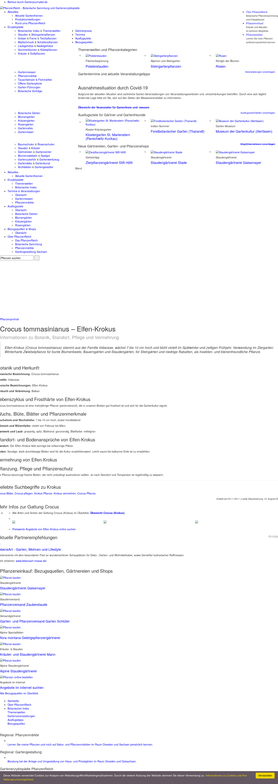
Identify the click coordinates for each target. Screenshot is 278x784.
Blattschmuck (26, 42)
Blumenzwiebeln (27, 155)
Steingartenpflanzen (43, 34)
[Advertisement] (139, 288)
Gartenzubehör (27, 159)
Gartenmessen (27, 72)
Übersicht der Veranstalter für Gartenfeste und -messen (113, 107)
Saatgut (45, 155)
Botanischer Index (29, 31)
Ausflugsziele (83, 38)
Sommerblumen (27, 50)
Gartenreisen (26, 132)
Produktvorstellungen (27, 19)
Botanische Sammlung (28, 244)
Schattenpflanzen (47, 42)
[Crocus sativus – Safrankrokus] (105, 521)
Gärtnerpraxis (83, 31)
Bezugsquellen (84, 42)
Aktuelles (13, 12)
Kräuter (22, 53)
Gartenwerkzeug (49, 159)
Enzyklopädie (15, 27)
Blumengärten (26, 117)
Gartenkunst (42, 163)
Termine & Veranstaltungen (24, 191)
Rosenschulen (45, 144)
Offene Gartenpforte (30, 83)
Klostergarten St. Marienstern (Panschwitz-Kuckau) (108, 136)
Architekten (24, 167)
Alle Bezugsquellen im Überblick (19, 693)
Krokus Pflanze (43, 493)
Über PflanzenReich (256, 12)
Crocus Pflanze (86, 493)
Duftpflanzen (37, 53)
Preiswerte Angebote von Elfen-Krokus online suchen (44, 529)
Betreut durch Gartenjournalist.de (27, 2)
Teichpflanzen (48, 38)
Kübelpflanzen (48, 50)
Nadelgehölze (45, 46)
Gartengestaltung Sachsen (31, 252)
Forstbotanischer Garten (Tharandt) (177, 131)
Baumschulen (26, 144)
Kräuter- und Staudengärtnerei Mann (27, 654)
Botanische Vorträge (30, 91)
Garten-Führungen (29, 87)
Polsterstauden (97, 66)
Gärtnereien (25, 152)
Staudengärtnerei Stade (169, 162)
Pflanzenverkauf (254, 23)
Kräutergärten (26, 120)
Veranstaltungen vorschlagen (260, 71)
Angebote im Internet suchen (21, 687)
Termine (80, 34)
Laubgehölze (25, 46)
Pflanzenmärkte (254, 35)
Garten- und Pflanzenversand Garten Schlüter (35, 621)
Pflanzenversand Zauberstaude (23, 604)
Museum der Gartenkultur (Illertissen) (244, 131)
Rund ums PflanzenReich (30, 23)
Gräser (22, 38)
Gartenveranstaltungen (21, 716)
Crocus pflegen (24, 493)
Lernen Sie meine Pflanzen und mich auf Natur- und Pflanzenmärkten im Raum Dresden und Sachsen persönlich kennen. (80, 744)
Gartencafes (25, 128)
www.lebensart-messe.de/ (31, 561)
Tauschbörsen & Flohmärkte (35, 79)
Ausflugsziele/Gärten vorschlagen (258, 112)
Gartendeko (25, 163)
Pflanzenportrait (9, 319)
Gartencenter (43, 152)
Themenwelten (52, 31)
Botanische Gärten (29, 113)
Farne (33, 38)
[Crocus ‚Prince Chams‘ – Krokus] (13, 521)
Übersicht (20, 195)
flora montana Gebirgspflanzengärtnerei (30, 637)
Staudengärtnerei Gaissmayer (238, 162)
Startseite (13, 701)
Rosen (221, 66)
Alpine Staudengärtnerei (18, 670)
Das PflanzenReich (26, 240)
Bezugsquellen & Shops (22, 229)
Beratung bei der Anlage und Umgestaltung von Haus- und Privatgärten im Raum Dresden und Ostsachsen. (72, 761)
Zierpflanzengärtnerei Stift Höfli (109, 162)
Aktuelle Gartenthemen (29, 15)
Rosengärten (25, 124)
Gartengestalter (44, 167)
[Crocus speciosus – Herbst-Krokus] (196, 521)
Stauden (23, 34)
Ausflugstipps (15, 720)
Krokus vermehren (65, 493)
